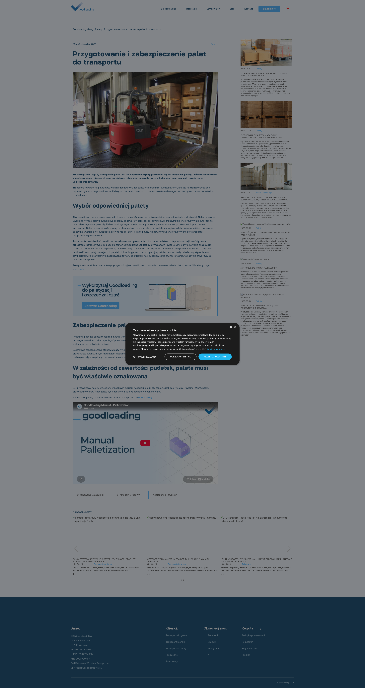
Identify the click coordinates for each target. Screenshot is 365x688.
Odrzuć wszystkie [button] (180, 356)
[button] (144, 356)
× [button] (235, 327)
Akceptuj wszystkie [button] (215, 356)
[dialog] (182, 344)
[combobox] (231, 327)
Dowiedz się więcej (216, 348)
